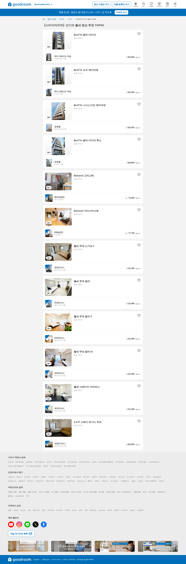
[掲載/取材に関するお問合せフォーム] (158, 546)
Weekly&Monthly (42, 4)
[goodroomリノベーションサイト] (28, 546)
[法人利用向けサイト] (71, 546)
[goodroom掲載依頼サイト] (115, 546)
